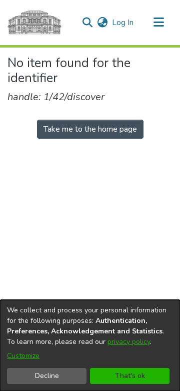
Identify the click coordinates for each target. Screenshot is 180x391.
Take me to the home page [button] (90, 129)
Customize (23, 355)
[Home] (35, 22)
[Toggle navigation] (158, 22)
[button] (87, 23)
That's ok (130, 375)
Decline (47, 375)
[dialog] (90, 345)
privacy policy (129, 341)
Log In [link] (123, 22)
